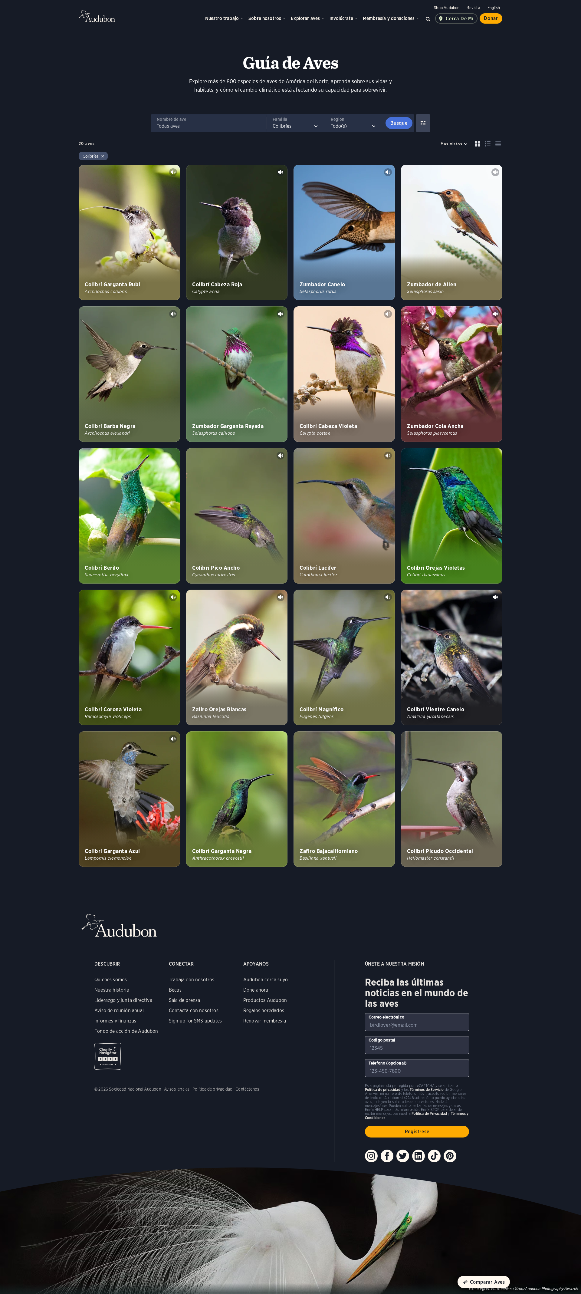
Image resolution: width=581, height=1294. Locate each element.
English (493, 7)
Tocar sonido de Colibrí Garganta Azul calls (173, 739)
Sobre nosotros (264, 18)
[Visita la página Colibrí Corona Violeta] (129, 657)
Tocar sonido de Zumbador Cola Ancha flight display (495, 314)
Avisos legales (177, 1089)
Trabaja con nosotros (192, 980)
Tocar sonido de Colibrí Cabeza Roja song (280, 172)
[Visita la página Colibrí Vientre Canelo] (451, 657)
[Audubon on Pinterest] (450, 1156)
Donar (491, 18)
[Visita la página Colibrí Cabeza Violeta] (344, 374)
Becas (175, 990)
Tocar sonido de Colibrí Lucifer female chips (388, 455)
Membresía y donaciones (389, 18)
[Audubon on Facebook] (387, 1156)
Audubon (97, 16)
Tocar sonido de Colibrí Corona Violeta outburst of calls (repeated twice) (173, 597)
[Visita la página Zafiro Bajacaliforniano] (344, 799)
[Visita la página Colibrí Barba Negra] (129, 374)
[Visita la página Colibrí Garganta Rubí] (129, 232)
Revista (473, 7)
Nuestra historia (111, 990)
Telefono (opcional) (388, 1063)
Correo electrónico (386, 1017)
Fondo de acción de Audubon (126, 1031)
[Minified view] (498, 144)
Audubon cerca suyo (265, 980)
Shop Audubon (446, 7)
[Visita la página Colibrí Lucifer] (344, 516)
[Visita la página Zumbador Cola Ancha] (451, 374)
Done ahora (255, 990)
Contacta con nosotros (193, 1010)
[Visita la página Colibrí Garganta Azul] (129, 799)
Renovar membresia (264, 1021)
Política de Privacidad (429, 1113)
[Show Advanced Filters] (423, 123)
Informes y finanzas (115, 1021)
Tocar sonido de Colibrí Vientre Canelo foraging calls (495, 597)
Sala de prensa (184, 1000)
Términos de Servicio (427, 1089)
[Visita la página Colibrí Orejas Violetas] (451, 516)
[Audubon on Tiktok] (434, 1156)
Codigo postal (382, 1040)
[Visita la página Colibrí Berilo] (129, 516)
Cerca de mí (460, 18)
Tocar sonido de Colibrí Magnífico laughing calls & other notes (388, 597)
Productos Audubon (265, 1000)
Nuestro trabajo (222, 18)
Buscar (428, 18)
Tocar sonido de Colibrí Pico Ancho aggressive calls (280, 455)
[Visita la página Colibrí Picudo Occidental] (451, 799)
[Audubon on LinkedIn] (418, 1156)
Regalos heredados (263, 1010)
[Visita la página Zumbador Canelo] (344, 232)
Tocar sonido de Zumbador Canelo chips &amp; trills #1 (388, 172)
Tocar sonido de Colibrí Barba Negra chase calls (173, 314)
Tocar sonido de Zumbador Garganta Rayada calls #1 (280, 314)
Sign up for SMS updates (195, 1021)
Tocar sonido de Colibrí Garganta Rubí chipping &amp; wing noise (173, 172)
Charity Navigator (107, 1056)
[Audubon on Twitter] (402, 1156)
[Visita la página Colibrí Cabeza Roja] (236, 232)
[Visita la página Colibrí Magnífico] (344, 657)
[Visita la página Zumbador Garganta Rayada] (236, 374)
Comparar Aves (487, 1282)
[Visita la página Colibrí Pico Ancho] (236, 516)
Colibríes (90, 156)
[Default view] (477, 144)
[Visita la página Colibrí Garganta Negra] (236, 799)
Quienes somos (110, 980)
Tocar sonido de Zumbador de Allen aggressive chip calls (495, 172)
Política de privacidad (212, 1089)
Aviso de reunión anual (119, 1010)
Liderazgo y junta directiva (123, 1000)
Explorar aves (305, 18)
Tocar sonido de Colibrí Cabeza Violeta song (388, 314)
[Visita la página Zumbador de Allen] (451, 232)
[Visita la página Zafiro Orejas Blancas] (236, 657)
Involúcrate (341, 18)
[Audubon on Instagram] (371, 1156)
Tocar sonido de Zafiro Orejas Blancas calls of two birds (280, 597)
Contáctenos (247, 1089)
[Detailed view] (488, 144)
